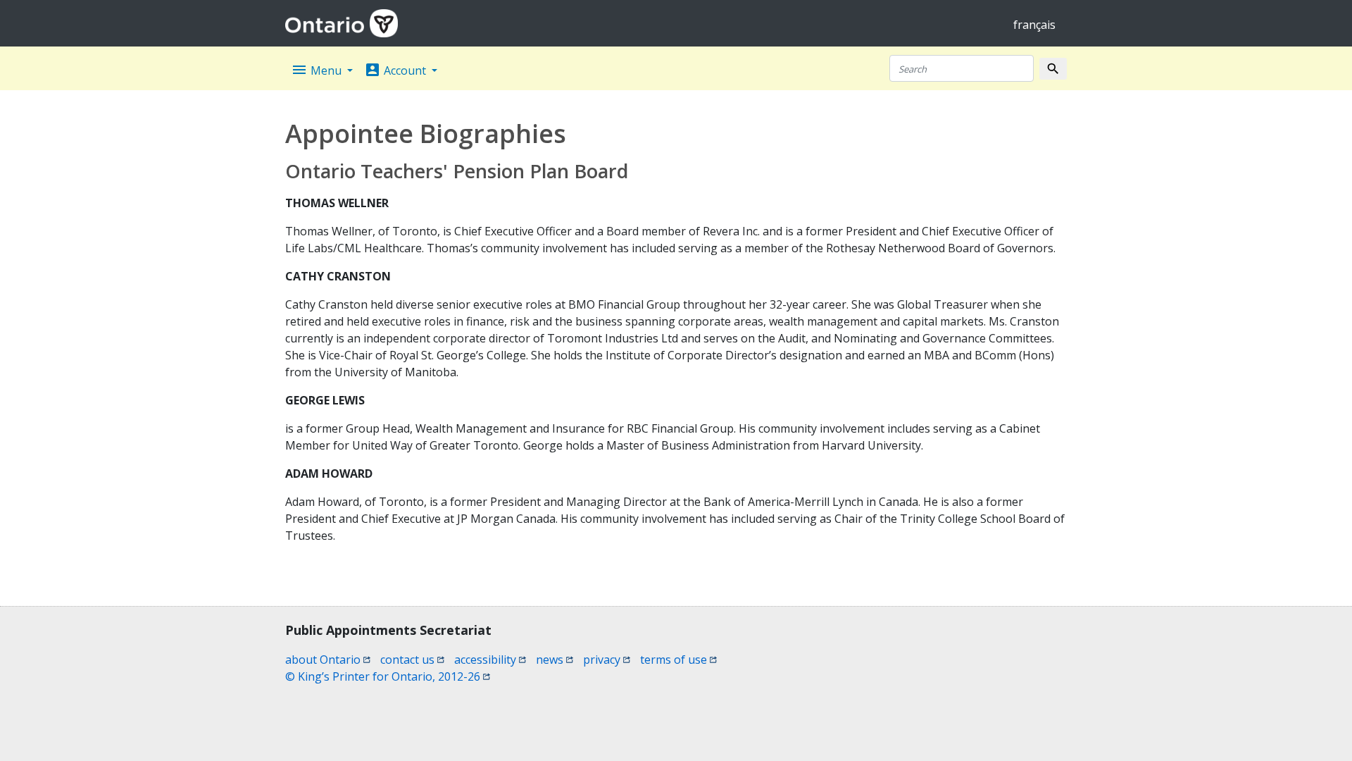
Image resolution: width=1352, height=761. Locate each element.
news (554, 659)
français (1034, 24)
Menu (317, 69)
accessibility (490, 659)
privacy (606, 659)
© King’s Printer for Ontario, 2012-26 (387, 676)
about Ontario (327, 659)
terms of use (678, 659)
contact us (412, 659)
